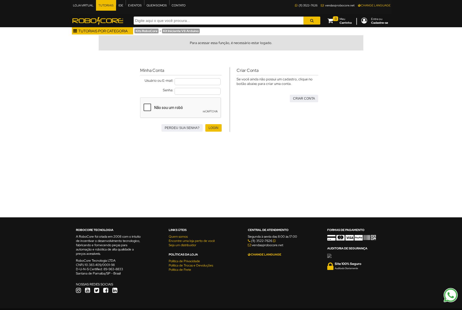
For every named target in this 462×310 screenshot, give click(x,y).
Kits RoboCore (146, 31)
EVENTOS (135, 5)
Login (213, 128)
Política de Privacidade (184, 261)
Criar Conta (304, 98)
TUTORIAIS (106, 5)
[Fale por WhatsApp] (450, 301)
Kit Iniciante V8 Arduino (181, 31)
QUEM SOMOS (157, 5)
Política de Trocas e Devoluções (191, 265)
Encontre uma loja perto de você (192, 241)
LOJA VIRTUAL (83, 5)
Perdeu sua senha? (182, 128)
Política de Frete (180, 270)
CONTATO (179, 5)
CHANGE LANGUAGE (375, 5)
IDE (120, 5)
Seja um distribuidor (182, 245)
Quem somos (178, 236)
